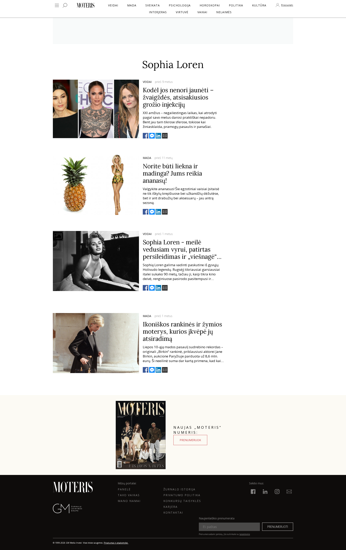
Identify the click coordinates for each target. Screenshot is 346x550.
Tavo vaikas (129, 495)
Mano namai (129, 501)
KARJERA (170, 507)
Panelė (124, 489)
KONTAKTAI (173, 512)
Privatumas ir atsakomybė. (116, 542)
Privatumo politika (181, 495)
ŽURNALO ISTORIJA (179, 489)
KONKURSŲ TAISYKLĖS (182, 501)
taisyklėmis (244, 534)
